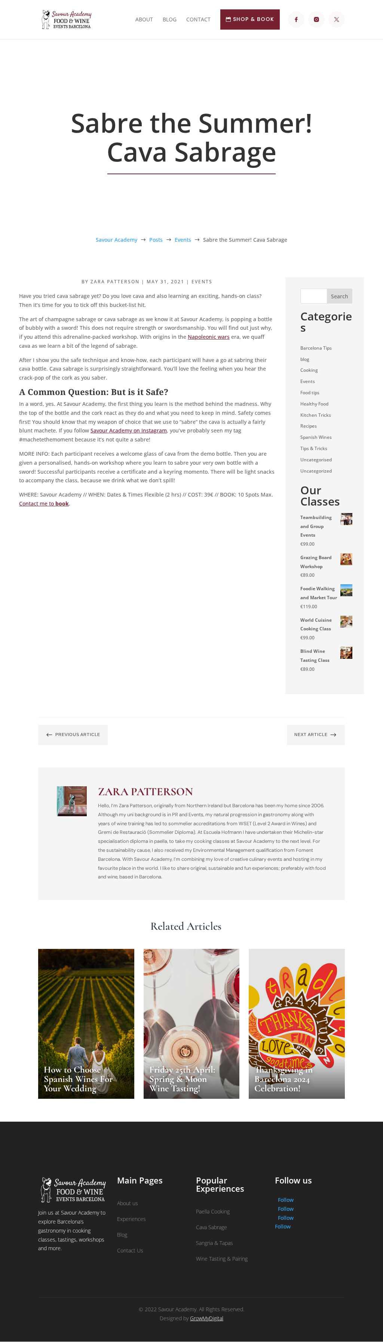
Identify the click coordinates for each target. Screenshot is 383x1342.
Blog (122, 1234)
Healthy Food (314, 404)
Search (339, 296)
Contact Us (130, 1250)
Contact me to (44, 503)
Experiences (131, 1218)
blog (304, 359)
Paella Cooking (213, 1211)
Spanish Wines (316, 437)
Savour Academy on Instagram (129, 430)
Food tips (309, 392)
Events (202, 281)
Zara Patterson (115, 281)
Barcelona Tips (316, 348)
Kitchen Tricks (315, 415)
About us (127, 1203)
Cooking (309, 370)
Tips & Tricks (313, 448)
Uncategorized (316, 471)
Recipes (308, 426)
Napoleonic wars (209, 336)
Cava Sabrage (211, 1227)
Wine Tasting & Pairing (222, 1258)
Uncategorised (316, 459)
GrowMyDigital (206, 1318)
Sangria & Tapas (214, 1242)
